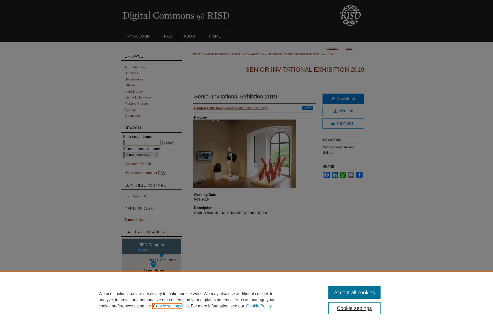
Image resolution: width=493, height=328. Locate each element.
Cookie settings (167, 306)
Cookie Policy (259, 306)
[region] (246, 299)
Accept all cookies (354, 292)
